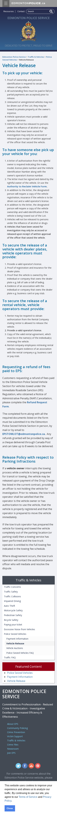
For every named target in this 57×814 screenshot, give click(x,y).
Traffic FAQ (10, 657)
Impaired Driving (12, 601)
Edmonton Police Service (14, 57)
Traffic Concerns (12, 586)
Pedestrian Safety (13, 615)
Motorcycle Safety (13, 610)
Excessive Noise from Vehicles (19, 629)
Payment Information (17, 638)
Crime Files (12, 744)
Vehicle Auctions (14, 648)
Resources (8, 11)
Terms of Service (28, 797)
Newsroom (13, 748)
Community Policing (17, 728)
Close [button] (10, 808)
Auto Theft (9, 605)
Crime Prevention (16, 732)
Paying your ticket (13, 624)
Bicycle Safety (11, 619)
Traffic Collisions (12, 596)
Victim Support (15, 736)
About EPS (12, 723)
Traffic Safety (11, 591)
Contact (21, 11)
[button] (13, 800)
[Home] (28, 30)
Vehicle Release (26, 60)
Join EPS (11, 752)
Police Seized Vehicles (15, 633)
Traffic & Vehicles (36, 57)
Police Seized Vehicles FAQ (20, 652)
